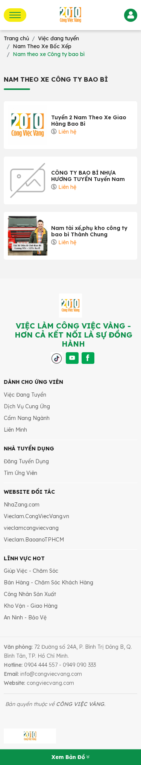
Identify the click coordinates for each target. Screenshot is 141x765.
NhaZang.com (21, 504)
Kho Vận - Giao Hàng (31, 605)
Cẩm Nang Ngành (27, 418)
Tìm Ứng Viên (20, 473)
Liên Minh (15, 429)
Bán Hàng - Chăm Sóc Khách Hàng (48, 582)
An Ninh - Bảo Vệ (25, 617)
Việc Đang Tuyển (25, 394)
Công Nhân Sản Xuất (30, 594)
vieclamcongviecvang (31, 528)
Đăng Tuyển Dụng (26, 461)
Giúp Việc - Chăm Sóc (31, 570)
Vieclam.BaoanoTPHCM (34, 539)
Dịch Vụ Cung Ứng (27, 406)
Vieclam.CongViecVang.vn (36, 516)
